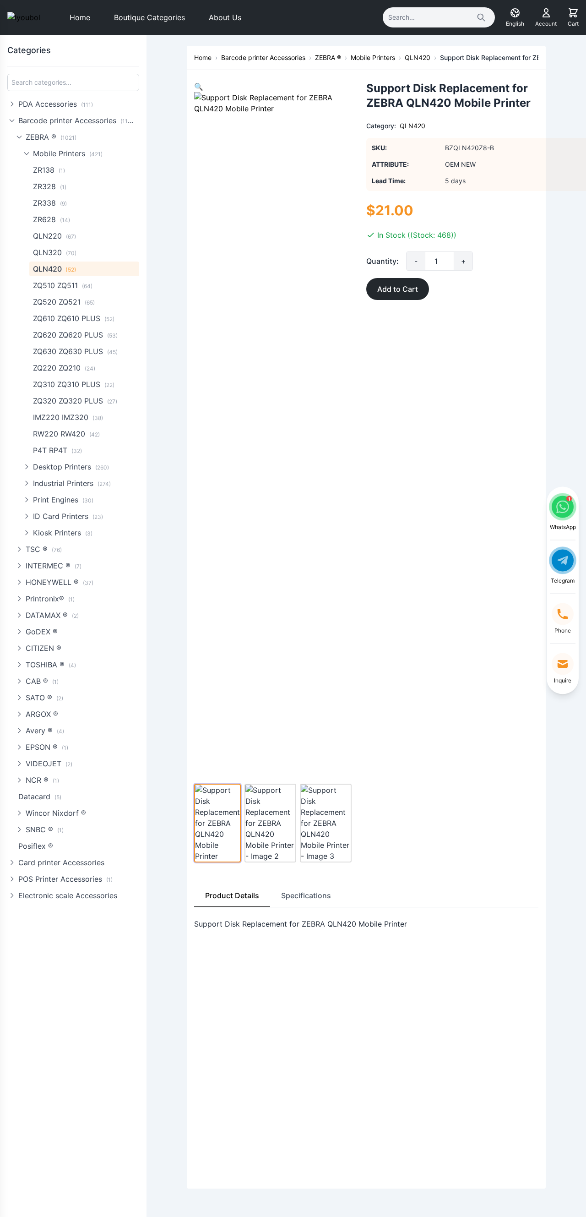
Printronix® (50, 598)
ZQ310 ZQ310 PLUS (73, 384)
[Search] (481, 17)
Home (80, 17)
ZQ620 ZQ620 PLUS (75, 334)
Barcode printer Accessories (77, 120)
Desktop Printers (71, 466)
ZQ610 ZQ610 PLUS (73, 318)
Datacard (39, 796)
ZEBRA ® (51, 137)
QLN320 (54, 252)
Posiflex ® (35, 846)
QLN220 (54, 235)
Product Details (232, 895)
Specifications (306, 895)
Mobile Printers (68, 153)
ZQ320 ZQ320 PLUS (75, 400)
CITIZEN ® (43, 648)
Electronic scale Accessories (67, 895)
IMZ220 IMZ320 (68, 417)
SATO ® (44, 697)
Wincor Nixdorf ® (56, 813)
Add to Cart (397, 289)
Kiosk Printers (62, 532)
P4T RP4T (57, 450)
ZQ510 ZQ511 (62, 285)
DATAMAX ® (52, 615)
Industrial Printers (72, 483)
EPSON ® (47, 747)
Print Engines (63, 499)
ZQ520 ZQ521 (64, 301)
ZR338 (50, 202)
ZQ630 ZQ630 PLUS (75, 351)
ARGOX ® (42, 714)
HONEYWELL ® (59, 582)
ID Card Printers (68, 516)
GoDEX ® (42, 631)
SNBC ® (45, 829)
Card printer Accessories (61, 862)
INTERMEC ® (53, 565)
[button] (198, 86)
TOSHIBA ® (51, 664)
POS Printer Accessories (65, 879)
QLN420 (54, 268)
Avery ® (45, 730)
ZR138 (49, 170)
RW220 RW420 (66, 433)
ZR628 (51, 219)
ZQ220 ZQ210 (64, 367)
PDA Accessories (55, 104)
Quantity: (382, 261)
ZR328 (49, 186)
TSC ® (44, 549)
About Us (225, 17)
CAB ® (42, 681)
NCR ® (42, 780)
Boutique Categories (149, 17)
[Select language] (515, 12)
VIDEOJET (49, 763)
